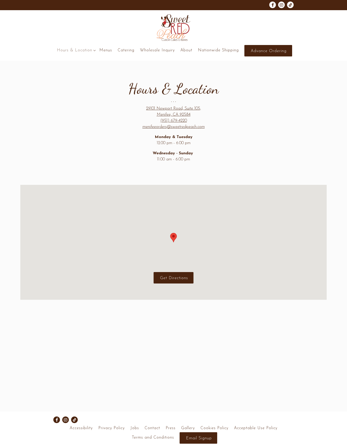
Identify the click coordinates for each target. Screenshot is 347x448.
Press (171, 428)
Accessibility (81, 428)
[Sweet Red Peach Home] (173, 27)
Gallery (188, 428)
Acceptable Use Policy (255, 428)
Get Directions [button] (174, 278)
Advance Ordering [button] (269, 51)
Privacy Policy (111, 428)
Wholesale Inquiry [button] (157, 50)
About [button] (186, 50)
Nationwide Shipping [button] (218, 50)
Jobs (134, 428)
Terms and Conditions (153, 438)
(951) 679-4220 (173, 121)
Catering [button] (126, 50)
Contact (152, 428)
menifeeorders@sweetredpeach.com (174, 127)
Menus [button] (105, 50)
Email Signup (199, 438)
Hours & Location (75, 50)
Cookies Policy (214, 428)
